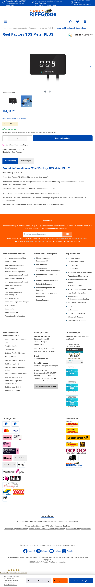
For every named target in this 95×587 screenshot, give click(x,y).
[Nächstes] (90, 67)
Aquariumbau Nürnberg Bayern (80, 289)
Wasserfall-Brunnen (75, 317)
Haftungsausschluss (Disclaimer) (30, 521)
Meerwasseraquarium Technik (16, 275)
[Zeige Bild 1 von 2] (45, 92)
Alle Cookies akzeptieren (80, 581)
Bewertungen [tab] (26, 161)
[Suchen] (70, 21)
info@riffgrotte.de (41, 359)
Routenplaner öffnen (47, 386)
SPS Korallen (73, 265)
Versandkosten (46, 557)
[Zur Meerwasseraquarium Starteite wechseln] (47, 13)
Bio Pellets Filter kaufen (77, 303)
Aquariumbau (41, 264)
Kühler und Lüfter (75, 286)
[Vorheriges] (4, 67)
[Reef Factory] (80, 35)
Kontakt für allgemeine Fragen (46, 366)
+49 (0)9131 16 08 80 (45, 349)
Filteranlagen (10, 305)
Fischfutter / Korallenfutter (15, 316)
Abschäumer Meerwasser (78, 276)
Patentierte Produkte (44, 284)
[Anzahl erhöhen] (29, 138)
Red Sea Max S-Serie (13, 387)
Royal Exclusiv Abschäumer (15, 279)
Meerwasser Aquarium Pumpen (17, 302)
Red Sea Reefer (11, 262)
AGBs (65, 521)
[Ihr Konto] (85, 21)
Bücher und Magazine (76, 313)
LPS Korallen (73, 269)
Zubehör (71, 306)
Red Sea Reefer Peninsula (15, 360)
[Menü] (5, 21)
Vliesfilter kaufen (11, 346)
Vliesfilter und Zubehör (77, 320)
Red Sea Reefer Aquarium (15, 271)
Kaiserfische (9, 309)
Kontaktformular (42, 300)
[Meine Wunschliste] (77, 21)
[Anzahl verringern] (5, 138)
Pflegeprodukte (10, 357)
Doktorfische (9, 350)
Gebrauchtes (73, 310)
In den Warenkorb (62, 138)
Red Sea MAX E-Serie (13, 377)
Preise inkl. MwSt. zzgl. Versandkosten (14, 118)
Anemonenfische (11, 312)
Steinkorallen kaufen (76, 262)
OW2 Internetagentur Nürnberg (57, 526)
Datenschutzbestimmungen (36, 241)
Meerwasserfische (12, 298)
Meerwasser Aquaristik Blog (47, 280)
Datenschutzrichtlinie (61, 238)
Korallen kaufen (74, 258)
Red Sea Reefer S (12, 364)
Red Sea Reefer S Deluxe (15, 353)
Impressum (73, 521)
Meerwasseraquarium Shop (15, 258)
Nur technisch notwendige (38, 581)
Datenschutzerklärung (53, 521)
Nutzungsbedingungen (79, 238)
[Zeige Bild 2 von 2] (50, 92)
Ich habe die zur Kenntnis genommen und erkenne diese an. (48, 241)
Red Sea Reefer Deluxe (77, 293)
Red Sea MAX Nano (12, 391)
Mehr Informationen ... (10, 585)
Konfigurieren (60, 581)
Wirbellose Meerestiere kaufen (80, 272)
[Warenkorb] (91, 20)
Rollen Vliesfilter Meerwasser (16, 374)
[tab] (10, 161)
